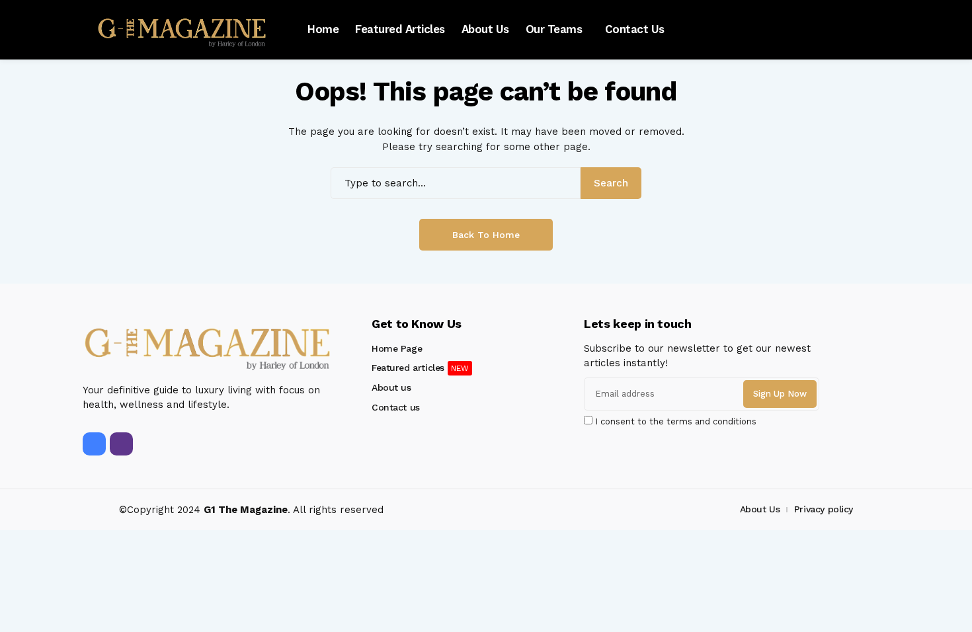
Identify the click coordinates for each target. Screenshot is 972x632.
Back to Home (486, 234)
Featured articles (408, 367)
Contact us (396, 407)
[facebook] (94, 443)
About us (391, 387)
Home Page (397, 348)
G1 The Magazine (246, 510)
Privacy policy (823, 509)
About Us (760, 509)
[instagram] (121, 443)
